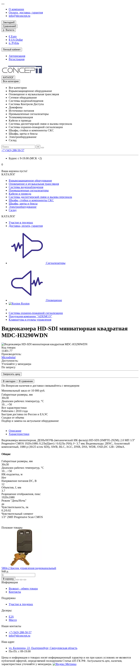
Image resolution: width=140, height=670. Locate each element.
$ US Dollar (16, 39)
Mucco (13, 619)
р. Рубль (14, 43)
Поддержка (8, 598)
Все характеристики (14, 407)
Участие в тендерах (21, 222)
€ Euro (13, 36)
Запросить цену (11, 374)
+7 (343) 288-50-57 (12, 150)
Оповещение (53, 300)
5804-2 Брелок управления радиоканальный (28, 568)
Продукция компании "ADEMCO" (30, 316)
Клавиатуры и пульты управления (30, 319)
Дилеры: (6, 610)
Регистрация (16, 59)
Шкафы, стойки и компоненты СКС (31, 200)
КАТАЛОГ (8, 77)
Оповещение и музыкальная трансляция (34, 183)
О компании (16, 9)
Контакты (15, 591)
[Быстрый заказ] (17, 579)
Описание (15, 430)
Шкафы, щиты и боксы (23, 203)
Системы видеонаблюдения (26, 187)
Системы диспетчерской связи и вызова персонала (40, 197)
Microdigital (8, 357)
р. (8, 30)
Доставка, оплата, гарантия (26, 225)
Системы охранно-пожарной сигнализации (36, 313)
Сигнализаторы (55, 263)
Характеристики (19, 434)
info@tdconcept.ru (19, 15)
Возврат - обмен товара (23, 588)
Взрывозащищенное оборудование (30, 180)
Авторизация (17, 55)
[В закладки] (21, 579)
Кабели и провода (20, 193)
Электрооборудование (22, 206)
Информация (9, 582)
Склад (12, 210)
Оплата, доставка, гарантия (26, 12)
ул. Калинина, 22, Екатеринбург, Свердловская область (43, 648)
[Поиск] (42, 147)
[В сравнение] (24, 579)
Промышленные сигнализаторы (29, 190)
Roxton (25, 303)
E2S (11, 616)
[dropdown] (2, 4)
